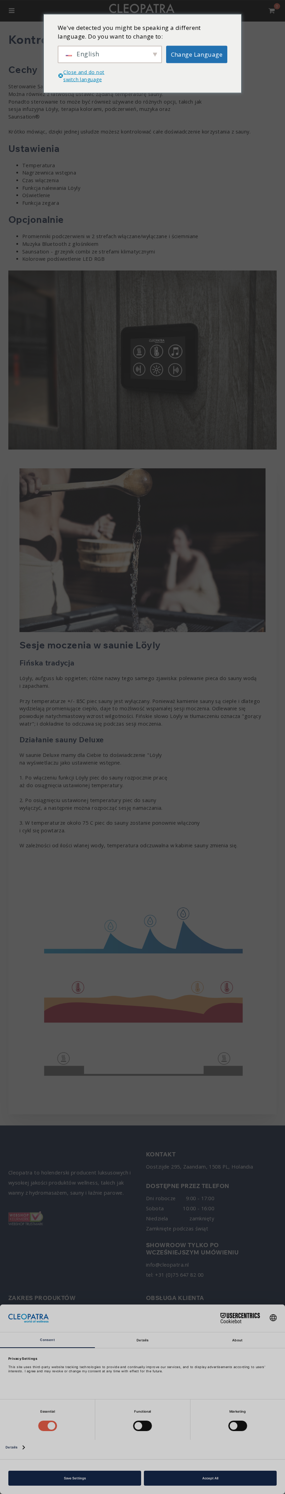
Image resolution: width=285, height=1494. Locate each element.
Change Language (197, 54)
